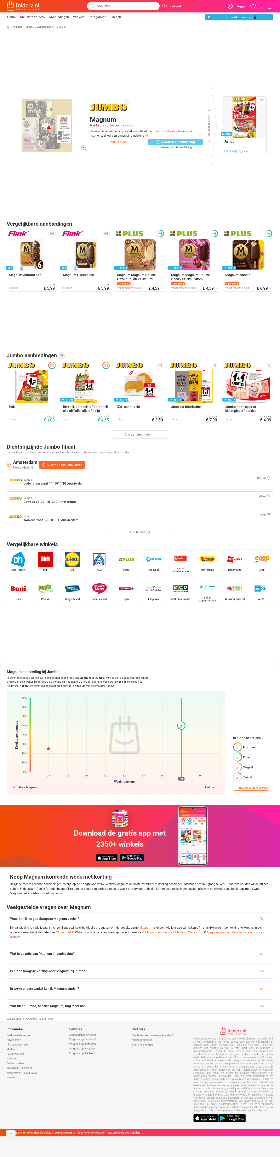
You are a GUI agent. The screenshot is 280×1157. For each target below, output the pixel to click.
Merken (11, 1049)
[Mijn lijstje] (270, 6)
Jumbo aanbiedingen (32, 355)
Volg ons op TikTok (81, 1053)
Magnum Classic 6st (189, 932)
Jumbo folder (162, 131)
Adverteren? (14, 1039)
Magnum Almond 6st (159, 932)
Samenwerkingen (142, 1044)
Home (11, 17)
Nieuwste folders (32, 17)
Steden (116, 17)
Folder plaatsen (16, 1063)
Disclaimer (68, 1132)
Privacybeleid (115, 1132)
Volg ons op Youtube (82, 1048)
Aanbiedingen (59, 17)
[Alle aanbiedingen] (61, 355)
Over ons (12, 1058)
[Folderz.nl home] (23, 6)
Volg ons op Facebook (83, 1039)
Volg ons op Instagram (83, 1044)
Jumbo (30, 27)
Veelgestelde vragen (19, 1035)
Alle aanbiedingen (17, 1044)
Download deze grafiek (253, 788)
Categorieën (97, 17)
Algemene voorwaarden (91, 1132)
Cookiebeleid (133, 1132)
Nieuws (11, 1077)
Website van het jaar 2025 (22, 1072)
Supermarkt (65, 932)
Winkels (78, 17)
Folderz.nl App (15, 1053)
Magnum (145, 927)
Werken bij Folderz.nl (19, 1067)
